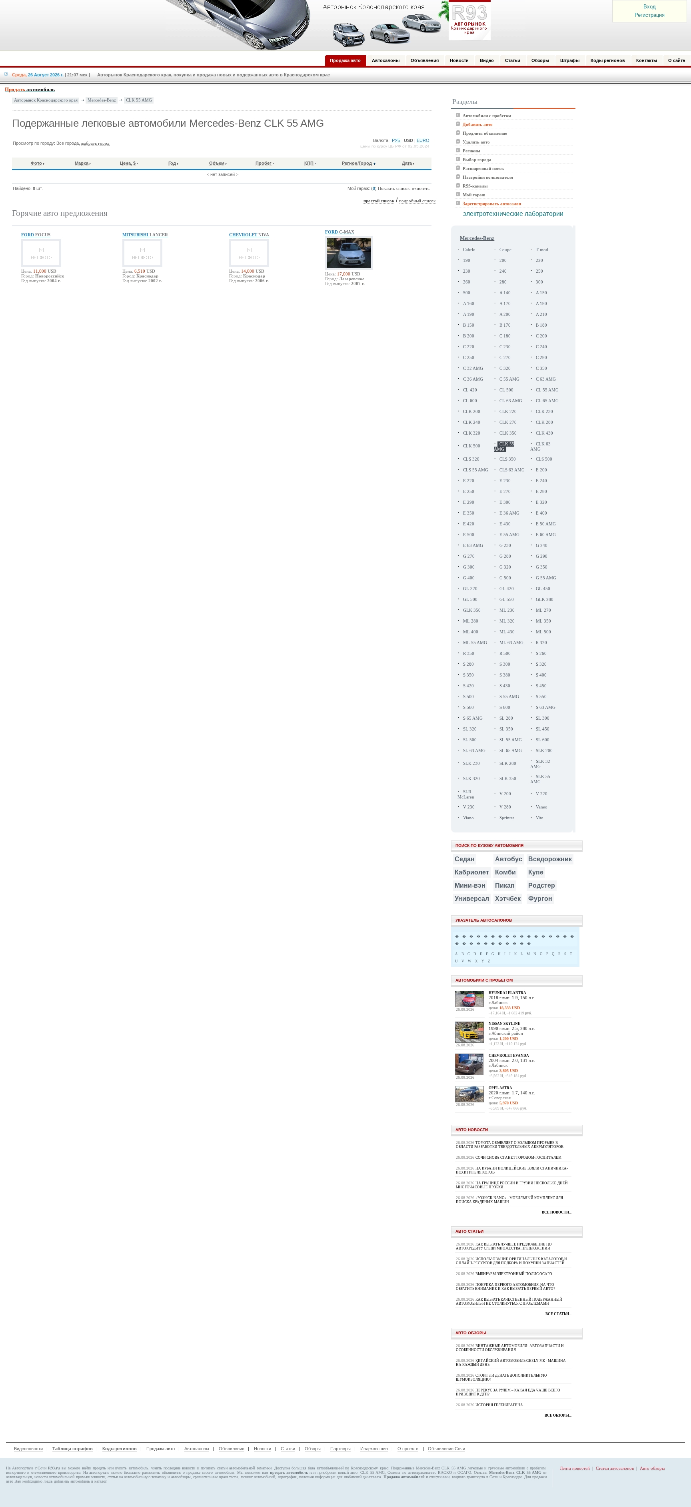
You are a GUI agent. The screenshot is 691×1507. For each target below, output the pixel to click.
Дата (407, 163)
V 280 (505, 807)
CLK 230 (544, 411)
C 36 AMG (473, 379)
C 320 (505, 368)
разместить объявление (161, 1472)
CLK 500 (471, 446)
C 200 (541, 336)
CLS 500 (544, 459)
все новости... (556, 1212)
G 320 (505, 567)
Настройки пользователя (488, 177)
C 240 (541, 347)
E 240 (541, 481)
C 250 (468, 357)
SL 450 (542, 729)
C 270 (505, 357)
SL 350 (506, 729)
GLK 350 (472, 610)
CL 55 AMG (547, 390)
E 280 (541, 491)
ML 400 (470, 632)
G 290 (541, 556)
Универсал (472, 898)
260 (466, 282)
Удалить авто (476, 142)
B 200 (468, 336)
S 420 (468, 686)
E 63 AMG (473, 545)
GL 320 (470, 589)
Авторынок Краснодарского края (46, 100)
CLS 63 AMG (512, 470)
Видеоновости (28, 1448)
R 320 (541, 643)
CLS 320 (471, 459)
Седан (465, 859)
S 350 (468, 675)
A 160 (468, 303)
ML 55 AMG (475, 643)
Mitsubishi (145, 234)
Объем (216, 163)
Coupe (505, 250)
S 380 (504, 675)
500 (466, 293)
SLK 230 (471, 763)
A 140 (505, 293)
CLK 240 (471, 422)
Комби (505, 872)
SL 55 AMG (510, 740)
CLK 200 (471, 411)
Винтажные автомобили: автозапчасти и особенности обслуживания (510, 1348)
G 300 (469, 567)
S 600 (504, 707)
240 (503, 271)
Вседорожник (550, 859)
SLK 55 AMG (540, 779)
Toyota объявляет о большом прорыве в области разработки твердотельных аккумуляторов (509, 1145)
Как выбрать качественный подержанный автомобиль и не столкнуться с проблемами (509, 1301)
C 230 (505, 347)
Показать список (393, 188)
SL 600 (542, 740)
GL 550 (506, 599)
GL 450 (543, 589)
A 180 (541, 303)
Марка (81, 163)
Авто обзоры (652, 1468)
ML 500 (543, 632)
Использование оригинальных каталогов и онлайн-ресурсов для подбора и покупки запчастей (511, 1261)
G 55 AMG (546, 578)
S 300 (504, 664)
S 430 (504, 686)
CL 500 (506, 390)
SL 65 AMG (510, 751)
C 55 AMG (509, 379)
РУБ (396, 140)
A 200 (505, 314)
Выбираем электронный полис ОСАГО (513, 1274)
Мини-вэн (470, 885)
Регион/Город (357, 163)
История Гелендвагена (499, 1405)
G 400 (469, 578)
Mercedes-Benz (102, 100)
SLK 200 (544, 751)
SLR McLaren (465, 794)
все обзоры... (558, 1415)
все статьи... (558, 1314)
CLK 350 (508, 433)
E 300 (505, 502)
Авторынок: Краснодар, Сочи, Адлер (325, 25)
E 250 (468, 491)
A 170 (505, 303)
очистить (420, 188)
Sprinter (506, 818)
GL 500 (470, 599)
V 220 (541, 794)
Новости (262, 1448)
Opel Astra (500, 1088)
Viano (468, 818)
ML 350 (543, 621)
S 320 (541, 664)
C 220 (468, 347)
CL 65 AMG (547, 401)
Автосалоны (196, 1448)
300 (539, 282)
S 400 (541, 675)
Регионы (471, 150)
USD (408, 140)
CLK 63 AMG (540, 446)
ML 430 (507, 632)
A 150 (541, 293)
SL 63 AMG (474, 751)
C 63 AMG (546, 379)
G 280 (505, 556)
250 (539, 271)
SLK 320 (471, 778)
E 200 (541, 470)
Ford (35, 234)
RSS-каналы (475, 186)
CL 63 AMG (510, 401)
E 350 (468, 513)
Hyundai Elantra (507, 993)
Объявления (231, 1448)
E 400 (541, 513)
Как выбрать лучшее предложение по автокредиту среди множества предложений (504, 1246)
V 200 (505, 794)
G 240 (541, 545)
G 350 (541, 567)
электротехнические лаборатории (513, 213)
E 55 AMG (509, 535)
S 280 (468, 664)
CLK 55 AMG (139, 100)
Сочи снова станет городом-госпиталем (518, 1158)
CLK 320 (471, 433)
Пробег (264, 163)
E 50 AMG (546, 524)
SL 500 (470, 740)
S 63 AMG (545, 707)
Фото (36, 163)
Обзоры (313, 1448)
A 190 (468, 314)
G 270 (469, 556)
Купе (535, 872)
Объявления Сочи (446, 1448)
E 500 (468, 535)
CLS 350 (507, 459)
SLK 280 (507, 763)
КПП (309, 163)
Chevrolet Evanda (509, 1056)
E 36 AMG (509, 513)
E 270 (505, 491)
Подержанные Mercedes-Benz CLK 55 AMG (428, 1468)
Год (172, 163)
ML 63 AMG (511, 643)
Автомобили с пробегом (487, 115)
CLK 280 (544, 422)
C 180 (505, 336)
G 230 (505, 545)
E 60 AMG (546, 535)
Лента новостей (575, 1468)
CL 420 (470, 390)
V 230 (469, 807)
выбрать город (95, 143)
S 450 (541, 686)
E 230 (505, 481)
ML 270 (543, 610)
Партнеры (340, 1448)
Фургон (540, 898)
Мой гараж (474, 194)
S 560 (468, 707)
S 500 (468, 697)
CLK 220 (508, 411)
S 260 (541, 653)
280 (503, 282)
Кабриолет (472, 872)
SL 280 (506, 718)
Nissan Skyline (504, 1024)
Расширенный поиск (483, 168)
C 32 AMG (473, 368)
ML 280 (470, 621)
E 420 (468, 524)
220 (539, 260)
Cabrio (469, 250)
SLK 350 (507, 778)
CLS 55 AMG (475, 470)
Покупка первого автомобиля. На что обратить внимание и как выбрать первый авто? (505, 1287)
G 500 (505, 578)
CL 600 (470, 401)
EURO (423, 140)
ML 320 (507, 621)
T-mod (542, 250)
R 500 (505, 653)
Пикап (505, 885)
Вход (649, 7)
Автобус (508, 859)
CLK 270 (508, 422)
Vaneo (541, 807)
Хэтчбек (508, 898)
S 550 (541, 697)
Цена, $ (128, 163)
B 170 (505, 325)
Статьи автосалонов (615, 1468)
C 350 (541, 368)
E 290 (468, 502)
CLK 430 (544, 433)
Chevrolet (249, 234)
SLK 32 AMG (540, 764)
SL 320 (470, 729)
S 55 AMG (509, 697)
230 (466, 271)
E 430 (505, 524)
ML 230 (507, 610)
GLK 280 (544, 599)
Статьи (288, 1448)
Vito (539, 818)
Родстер (541, 885)
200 (503, 260)
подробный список (417, 201)
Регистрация (650, 15)
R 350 (468, 653)
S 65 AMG (473, 718)
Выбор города (477, 159)
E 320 (541, 502)
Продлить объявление (485, 133)
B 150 (468, 325)
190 (466, 260)
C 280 (541, 357)
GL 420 (506, 589)
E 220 (468, 481)
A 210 (541, 314)
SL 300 (542, 718)
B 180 (541, 325)
